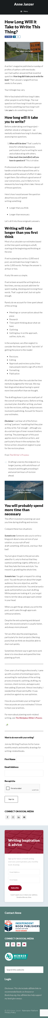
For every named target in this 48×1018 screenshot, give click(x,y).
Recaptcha (10, 781)
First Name (10, 759)
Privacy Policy (10, 1012)
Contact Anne (13, 912)
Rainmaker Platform (30, 1010)
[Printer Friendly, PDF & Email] (7, 725)
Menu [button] (26, 11)
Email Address (12, 767)
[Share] (14, 37)
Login (8, 979)
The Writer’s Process (19, 455)
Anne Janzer (24, 4)
